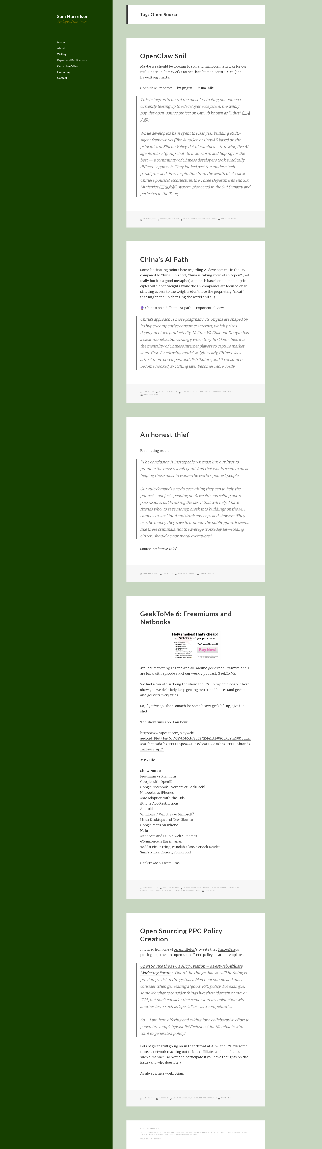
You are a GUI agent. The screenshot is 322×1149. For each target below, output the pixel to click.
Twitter (175, 887)
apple (193, 887)
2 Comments (210, 890)
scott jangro (174, 890)
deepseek (217, 391)
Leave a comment (228, 219)
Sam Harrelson (73, 16)
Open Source (211, 219)
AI (184, 219)
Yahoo (197, 890)
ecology (201, 219)
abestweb (177, 1098)
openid (165, 890)
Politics (162, 391)
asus (199, 887)
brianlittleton (184, 949)
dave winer (206, 887)
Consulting (63, 71)
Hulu (239, 887)
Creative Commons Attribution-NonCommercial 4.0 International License (193, 1133)
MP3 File (147, 760)
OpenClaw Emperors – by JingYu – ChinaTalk (176, 88)
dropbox (215, 887)
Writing (62, 54)
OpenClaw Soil (163, 56)
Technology (173, 219)
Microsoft (144, 890)
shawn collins (187, 890)
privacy (192, 573)
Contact (62, 77)
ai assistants (191, 219)
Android (187, 887)
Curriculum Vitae (67, 66)
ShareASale (226, 949)
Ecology (163, 219)
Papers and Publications (72, 60)
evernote (224, 887)
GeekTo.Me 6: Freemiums (160, 863)
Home (61, 42)
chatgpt (208, 391)
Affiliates (167, 887)
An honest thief (164, 434)
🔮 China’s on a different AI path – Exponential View (182, 308)
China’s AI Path (164, 259)
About (61, 48)
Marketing (163, 1098)
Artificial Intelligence (194, 391)
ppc (204, 1098)
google (232, 887)
